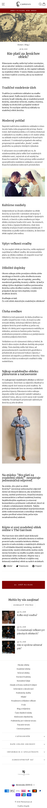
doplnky (13, 279)
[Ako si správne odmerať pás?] (8, 647)
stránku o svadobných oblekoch (30, 544)
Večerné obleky (23, 673)
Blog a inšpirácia (23, 709)
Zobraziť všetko (23, 605)
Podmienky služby (23, 693)
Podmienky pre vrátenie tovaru (23, 721)
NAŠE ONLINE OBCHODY (22, 744)
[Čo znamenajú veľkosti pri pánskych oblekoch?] (8, 632)
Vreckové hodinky (23, 677)
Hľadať (23, 697)
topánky (27, 279)
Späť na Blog (25, 585)
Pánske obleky (23, 665)
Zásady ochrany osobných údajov (23, 685)
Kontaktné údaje (23, 681)
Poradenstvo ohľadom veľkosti (23, 701)
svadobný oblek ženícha (13, 110)
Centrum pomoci (23, 729)
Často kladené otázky (23, 713)
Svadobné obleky (23, 669)
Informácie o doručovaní (23, 689)
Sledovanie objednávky (23, 717)
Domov (20, 45)
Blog (26, 45)
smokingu (6, 276)
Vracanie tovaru (23, 725)
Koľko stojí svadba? (27, 615)
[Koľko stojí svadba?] (8, 617)
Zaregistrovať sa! (23, 760)
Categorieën (23, 736)
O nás (23, 705)
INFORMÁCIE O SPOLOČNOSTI (23, 752)
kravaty (24, 282)
